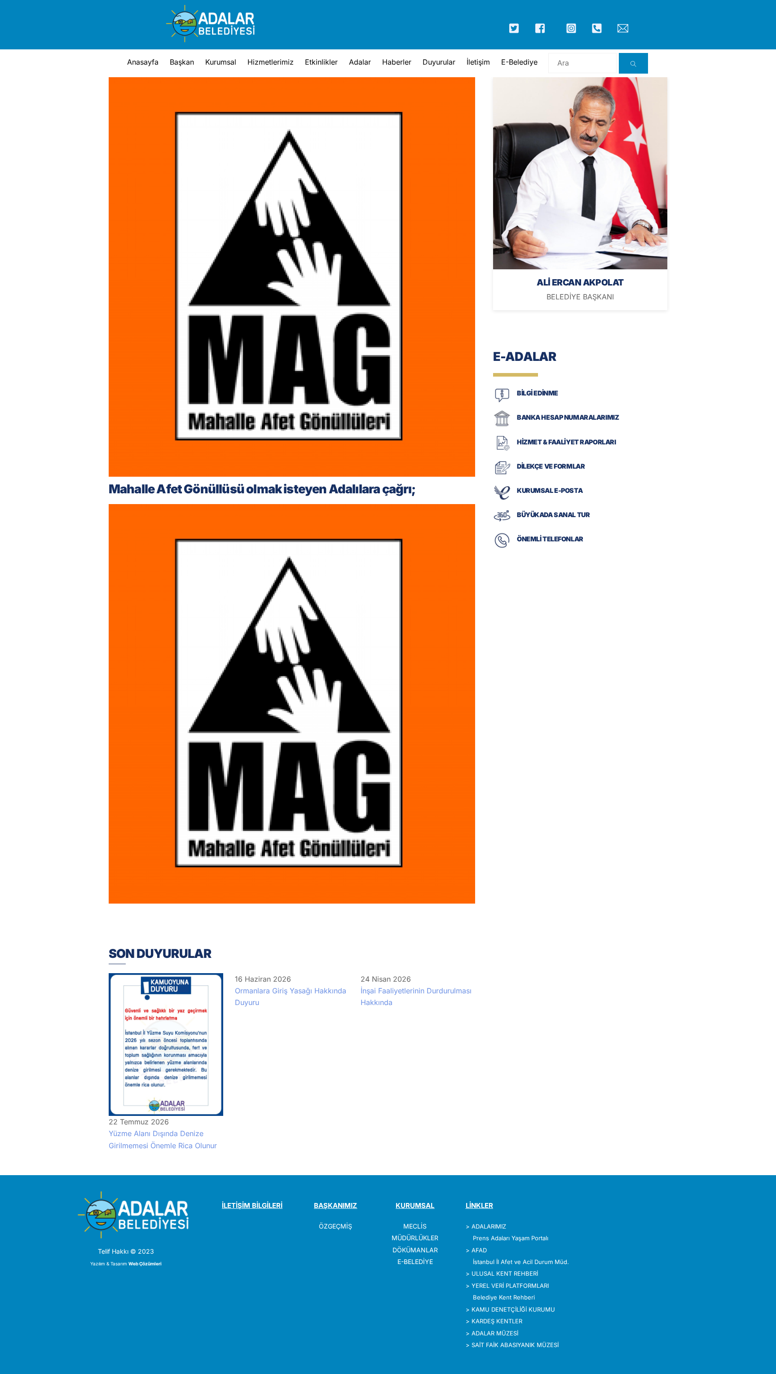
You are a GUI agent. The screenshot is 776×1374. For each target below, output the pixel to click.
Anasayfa (143, 61)
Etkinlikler (321, 61)
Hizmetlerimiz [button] (270, 61)
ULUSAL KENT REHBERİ (505, 1273)
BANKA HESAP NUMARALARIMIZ (568, 417)
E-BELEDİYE (415, 1261)
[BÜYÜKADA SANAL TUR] (502, 523)
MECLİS (415, 1226)
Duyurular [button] (439, 61)
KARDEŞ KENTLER (497, 1321)
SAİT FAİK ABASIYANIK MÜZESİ (515, 1344)
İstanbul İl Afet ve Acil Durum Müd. (521, 1261)
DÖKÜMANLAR (415, 1250)
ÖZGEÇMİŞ (335, 1226)
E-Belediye (519, 61)
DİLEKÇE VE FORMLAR (551, 466)
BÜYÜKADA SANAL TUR (553, 514)
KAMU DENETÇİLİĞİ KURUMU (513, 1309)
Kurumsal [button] (220, 61)
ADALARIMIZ (489, 1226)
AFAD (479, 1250)
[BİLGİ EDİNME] (502, 401)
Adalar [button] (360, 61)
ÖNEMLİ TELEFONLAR (550, 539)
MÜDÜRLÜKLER (415, 1238)
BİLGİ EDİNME (537, 393)
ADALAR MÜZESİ (495, 1333)
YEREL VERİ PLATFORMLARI (510, 1285)
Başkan (182, 61)
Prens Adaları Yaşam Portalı (510, 1238)
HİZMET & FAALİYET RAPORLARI (566, 442)
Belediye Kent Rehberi (504, 1297)
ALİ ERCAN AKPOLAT (580, 282)
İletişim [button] (478, 61)
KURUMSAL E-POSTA (549, 490)
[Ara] (633, 63)
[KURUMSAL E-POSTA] (502, 499)
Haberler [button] (396, 61)
